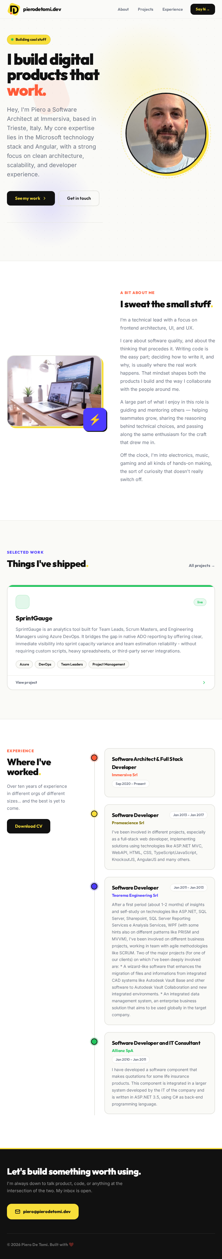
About (123, 9)
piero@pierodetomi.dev (47, 1211)
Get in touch (79, 198)
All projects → (202, 565)
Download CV (28, 826)
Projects (145, 9)
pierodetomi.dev (42, 9)
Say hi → (203, 9)
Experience (172, 9)
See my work (27, 198)
